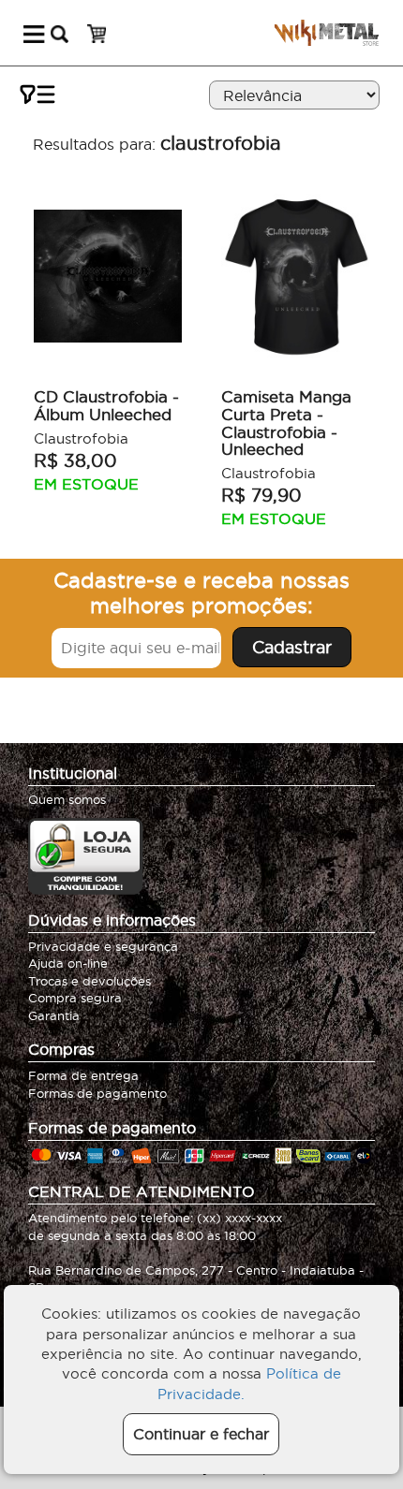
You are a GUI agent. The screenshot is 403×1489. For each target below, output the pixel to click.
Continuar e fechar (201, 1433)
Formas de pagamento (97, 1093)
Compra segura (75, 997)
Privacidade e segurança (103, 946)
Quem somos (67, 799)
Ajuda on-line (68, 963)
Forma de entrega (83, 1075)
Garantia (54, 1015)
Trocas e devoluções (89, 980)
